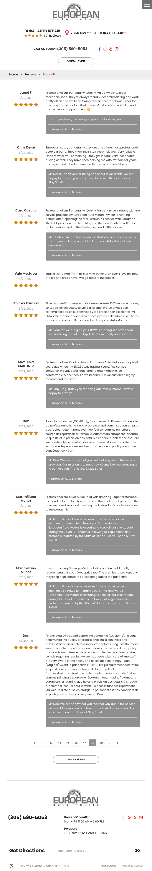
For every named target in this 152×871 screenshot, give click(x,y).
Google (104, 49)
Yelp (110, 49)
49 (101, 742)
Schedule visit (76, 61)
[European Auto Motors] (76, 12)
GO (137, 851)
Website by (132, 866)
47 (84, 742)
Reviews (30, 74)
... (43, 742)
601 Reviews (52, 36)
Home (13, 74)
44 (59, 742)
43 (51, 742)
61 (117, 742)
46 (76, 742)
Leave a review (76, 759)
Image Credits (108, 866)
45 (67, 742)
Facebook (100, 49)
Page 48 (49, 74)
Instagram (116, 49)
